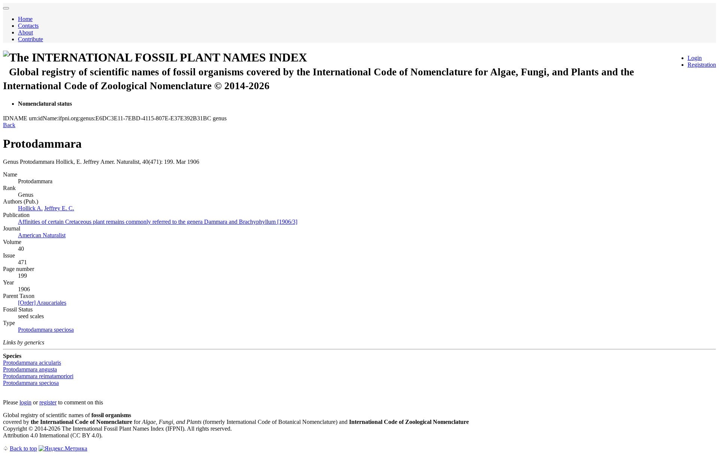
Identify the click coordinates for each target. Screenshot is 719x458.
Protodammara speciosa (46, 329)
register (48, 402)
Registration (702, 64)
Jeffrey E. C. (59, 208)
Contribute (30, 39)
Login (695, 58)
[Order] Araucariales (42, 302)
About (25, 32)
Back (9, 125)
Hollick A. (30, 208)
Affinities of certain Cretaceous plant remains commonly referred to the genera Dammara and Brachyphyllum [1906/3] (157, 222)
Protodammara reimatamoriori (38, 376)
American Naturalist (42, 235)
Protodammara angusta (30, 369)
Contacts (28, 25)
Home (25, 19)
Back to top (23, 448)
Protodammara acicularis (32, 362)
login (25, 402)
